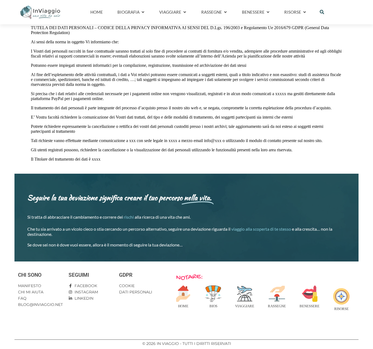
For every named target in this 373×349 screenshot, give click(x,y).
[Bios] (213, 293)
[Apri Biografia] (143, 12)
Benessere (309, 306)
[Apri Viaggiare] (185, 12)
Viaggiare (244, 306)
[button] (321, 12)
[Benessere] (309, 293)
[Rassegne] (277, 293)
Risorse (341, 309)
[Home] (183, 293)
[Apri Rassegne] (225, 12)
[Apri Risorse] (305, 12)
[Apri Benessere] (268, 12)
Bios (213, 306)
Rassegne (277, 306)
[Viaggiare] (244, 293)
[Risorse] (341, 296)
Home (183, 306)
